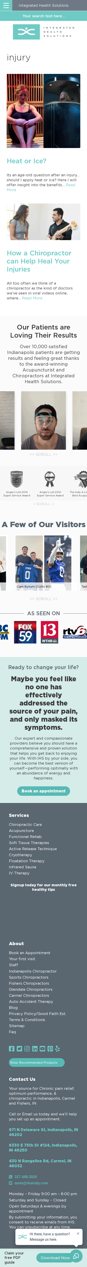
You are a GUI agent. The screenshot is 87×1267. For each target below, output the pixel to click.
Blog (13, 1008)
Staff (13, 965)
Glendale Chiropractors (30, 989)
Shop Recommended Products (33, 1062)
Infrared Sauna (22, 867)
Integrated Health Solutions (43, 5)
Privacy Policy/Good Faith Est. (37, 1014)
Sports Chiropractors (28, 977)
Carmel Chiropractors (29, 995)
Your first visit (22, 959)
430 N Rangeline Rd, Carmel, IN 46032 (40, 1163)
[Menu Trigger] (6, 5)
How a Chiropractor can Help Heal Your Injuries (39, 261)
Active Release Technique (33, 849)
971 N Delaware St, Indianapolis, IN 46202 (43, 1132)
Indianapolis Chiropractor (33, 971)
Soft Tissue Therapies (29, 843)
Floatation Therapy (26, 861)
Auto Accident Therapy (31, 1001)
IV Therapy (19, 873)
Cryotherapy (20, 855)
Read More (32, 298)
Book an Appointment (29, 953)
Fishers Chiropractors (29, 983)
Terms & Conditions (27, 1020)
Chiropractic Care (25, 825)
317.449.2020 (25, 1177)
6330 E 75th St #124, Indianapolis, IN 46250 (43, 1147)
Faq (12, 1032)
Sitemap (17, 1026)
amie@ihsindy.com (31, 1183)
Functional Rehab (25, 837)
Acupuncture (21, 831)
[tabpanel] (43, 420)
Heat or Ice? (26, 160)
